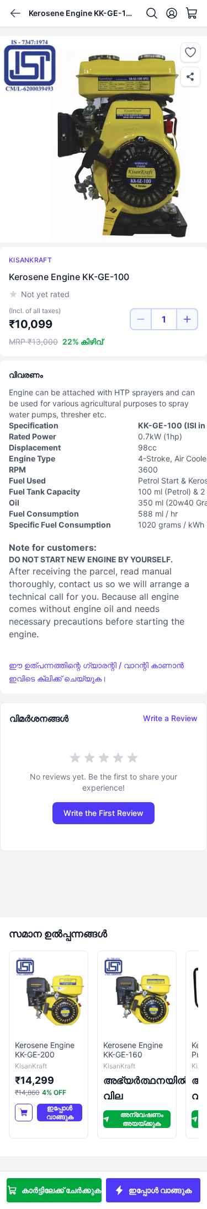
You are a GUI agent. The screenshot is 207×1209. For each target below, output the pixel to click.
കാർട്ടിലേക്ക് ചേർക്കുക (61, 1190)
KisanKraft (30, 260)
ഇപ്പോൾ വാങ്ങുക (160, 1190)
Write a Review (170, 718)
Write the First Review (103, 813)
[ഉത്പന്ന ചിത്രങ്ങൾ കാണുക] (103, 139)
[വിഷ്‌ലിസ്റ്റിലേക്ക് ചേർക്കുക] (190, 52)
